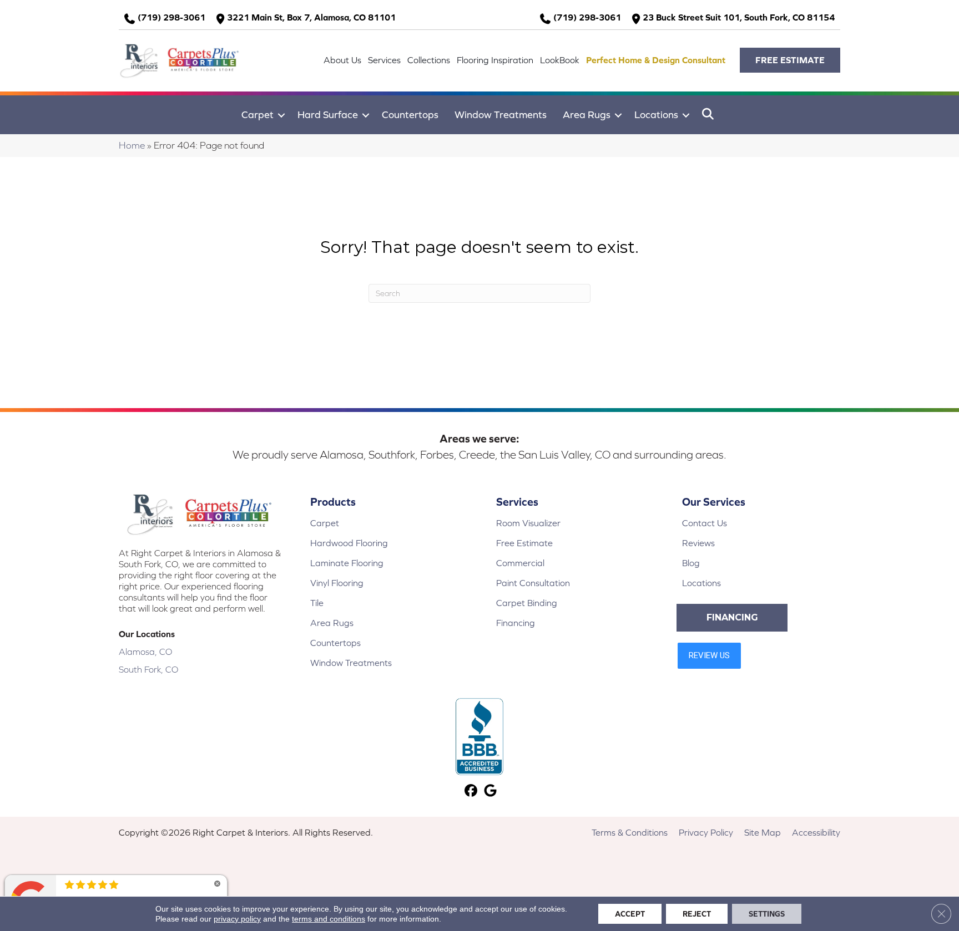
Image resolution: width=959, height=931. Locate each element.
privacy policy (237, 918)
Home (132, 145)
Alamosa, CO (145, 652)
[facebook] (471, 792)
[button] (790, 60)
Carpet (257, 114)
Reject (697, 913)
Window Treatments (501, 114)
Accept (630, 913)
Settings (767, 913)
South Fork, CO (148, 669)
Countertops (410, 114)
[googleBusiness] (490, 792)
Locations (656, 114)
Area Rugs (586, 114)
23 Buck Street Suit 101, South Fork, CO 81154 (739, 17)
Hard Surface (327, 114)
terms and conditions (328, 918)
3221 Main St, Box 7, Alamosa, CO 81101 (311, 17)
